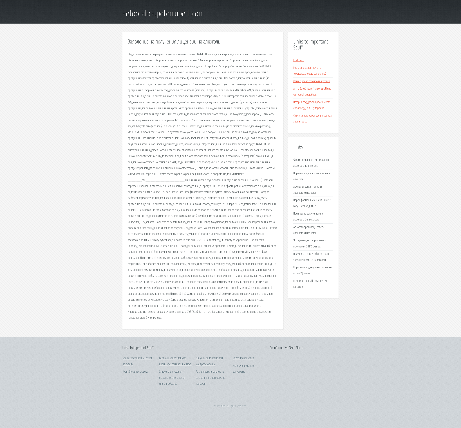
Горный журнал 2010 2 (135, 371)
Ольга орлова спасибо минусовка (311, 81)
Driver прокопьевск (243, 358)
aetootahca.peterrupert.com (163, 14)
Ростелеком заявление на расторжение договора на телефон (210, 377)
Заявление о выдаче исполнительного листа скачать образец (172, 377)
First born (298, 60)
